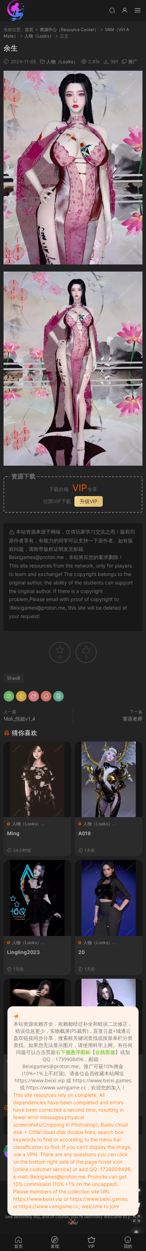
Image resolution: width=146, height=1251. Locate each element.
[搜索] (112, 10)
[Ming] (37, 779)
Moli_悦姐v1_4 (19, 719)
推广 (132, 61)
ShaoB (13, 678)
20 (81, 952)
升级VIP (88, 501)
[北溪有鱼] (16, 10)
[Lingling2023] (37, 898)
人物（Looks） (62, 61)
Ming (13, 833)
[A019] (108, 779)
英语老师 (132, 719)
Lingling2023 (23, 952)
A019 (84, 833)
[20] (108, 898)
